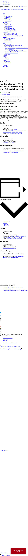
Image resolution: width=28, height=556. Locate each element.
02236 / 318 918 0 (23, 6)
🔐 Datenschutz (3, 328)
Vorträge (15, 129)
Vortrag (20, 132)
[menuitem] (15, 13)
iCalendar (5, 223)
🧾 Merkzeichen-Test (4, 315)
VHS (17, 132)
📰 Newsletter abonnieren (5, 320)
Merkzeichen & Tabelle (5, 303)
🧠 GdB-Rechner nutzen (5, 314)
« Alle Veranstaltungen (5, 94)
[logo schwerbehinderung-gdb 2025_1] (12, 9)
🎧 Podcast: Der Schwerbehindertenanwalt (9, 318)
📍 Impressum (3, 326)
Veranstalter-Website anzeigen (9, 142)
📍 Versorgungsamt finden (5, 317)
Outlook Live (5, 225)
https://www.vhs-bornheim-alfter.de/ (14, 133)
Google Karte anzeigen (19, 151)
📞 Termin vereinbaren (5, 331)
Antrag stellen (3, 299)
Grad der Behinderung (5, 298)
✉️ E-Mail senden (4, 333)
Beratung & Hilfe (3, 306)
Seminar (13, 132)
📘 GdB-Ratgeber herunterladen (7, 312)
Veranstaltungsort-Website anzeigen (10, 152)
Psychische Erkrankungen (5, 304)
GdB (12, 130)
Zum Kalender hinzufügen (6, 199)
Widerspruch (2, 301)
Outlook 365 (5, 224)
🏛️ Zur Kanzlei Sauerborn (5, 329)
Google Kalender (6, 221)
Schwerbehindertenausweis (20, 130)
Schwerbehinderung (7, 132)
